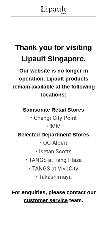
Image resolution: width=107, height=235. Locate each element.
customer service (46, 200)
